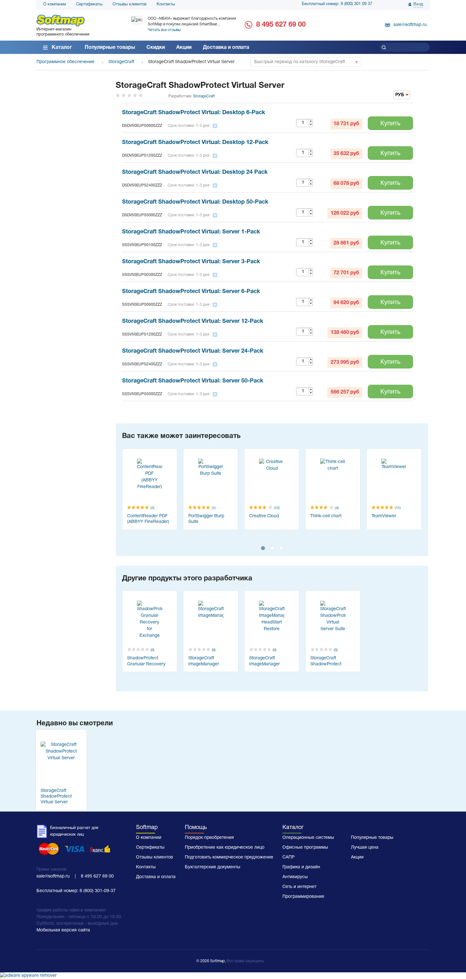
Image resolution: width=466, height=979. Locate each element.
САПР (288, 857)
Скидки (155, 47)
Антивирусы (295, 877)
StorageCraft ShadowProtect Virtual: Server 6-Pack (191, 291)
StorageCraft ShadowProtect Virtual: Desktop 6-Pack (193, 112)
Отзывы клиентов (129, 4)
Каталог (62, 47)
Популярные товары (110, 47)
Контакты (166, 4)
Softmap (147, 827)
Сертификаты (89, 4)
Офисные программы (305, 847)
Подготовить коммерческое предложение (229, 857)
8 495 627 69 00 (281, 25)
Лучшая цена (365, 847)
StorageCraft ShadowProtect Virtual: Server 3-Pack (191, 261)
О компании (54, 4)
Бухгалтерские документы (212, 867)
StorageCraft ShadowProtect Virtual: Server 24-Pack (192, 351)
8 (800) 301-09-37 (98, 891)
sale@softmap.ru (410, 25)
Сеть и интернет (299, 887)
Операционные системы (308, 838)
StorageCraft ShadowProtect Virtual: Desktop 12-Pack (195, 142)
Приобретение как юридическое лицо (224, 847)
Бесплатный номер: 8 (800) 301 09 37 (337, 4)
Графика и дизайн (301, 867)
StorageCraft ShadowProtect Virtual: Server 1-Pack (191, 232)
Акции (183, 47)
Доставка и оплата (226, 47)
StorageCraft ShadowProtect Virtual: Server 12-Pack (192, 321)
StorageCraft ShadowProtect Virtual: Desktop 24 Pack (195, 172)
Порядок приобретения (209, 838)
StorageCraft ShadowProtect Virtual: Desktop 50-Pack (195, 202)
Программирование (303, 897)
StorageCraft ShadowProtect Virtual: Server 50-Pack (192, 381)
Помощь (196, 827)
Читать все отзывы (164, 30)
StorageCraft (204, 96)
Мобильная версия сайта (63, 930)
